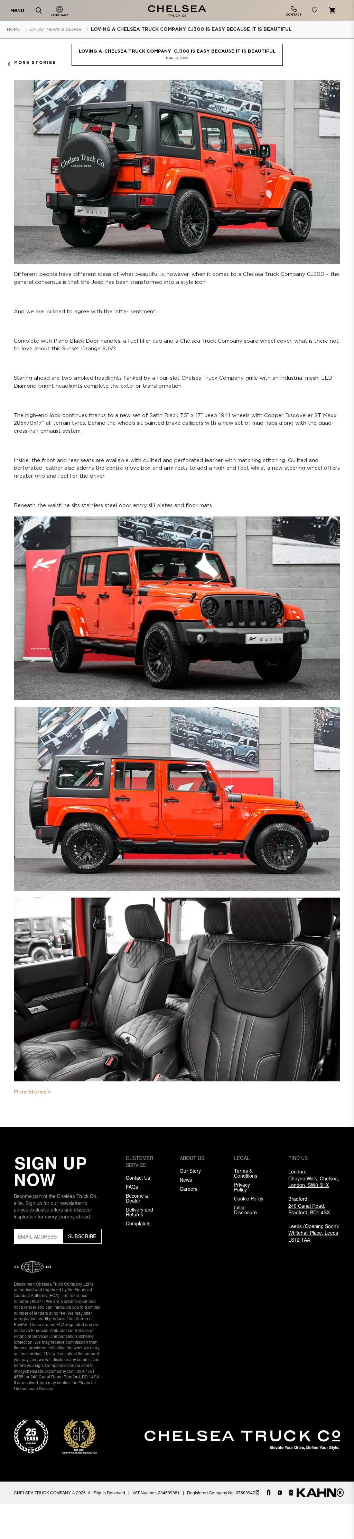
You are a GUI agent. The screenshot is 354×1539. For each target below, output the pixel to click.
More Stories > (32, 1092)
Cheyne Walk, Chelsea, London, (313, 1182)
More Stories (35, 63)
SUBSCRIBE (82, 1236)
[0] (314, 11)
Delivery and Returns (139, 1212)
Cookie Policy (248, 1198)
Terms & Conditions (245, 1173)
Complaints (138, 1223)
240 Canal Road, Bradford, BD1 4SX (309, 1209)
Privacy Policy (242, 1187)
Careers (188, 1188)
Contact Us (138, 1177)
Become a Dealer (137, 1198)
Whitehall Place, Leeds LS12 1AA (313, 1236)
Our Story (190, 1170)
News (186, 1179)
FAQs (132, 1186)
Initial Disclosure (245, 1210)
